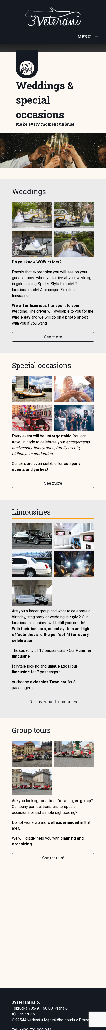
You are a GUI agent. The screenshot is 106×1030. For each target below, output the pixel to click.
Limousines (31, 511)
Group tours (31, 730)
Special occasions (41, 365)
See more (53, 336)
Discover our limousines (53, 701)
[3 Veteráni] (53, 16)
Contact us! (53, 857)
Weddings (29, 191)
